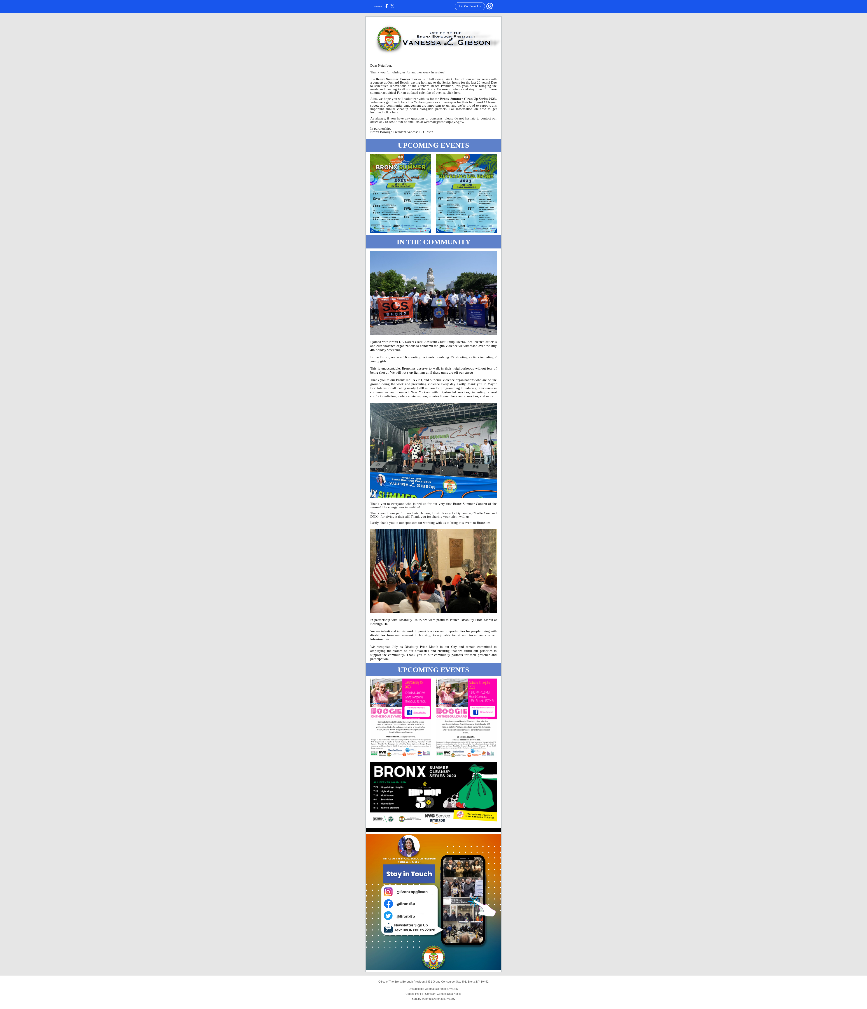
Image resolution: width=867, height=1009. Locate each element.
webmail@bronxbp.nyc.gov (443, 122)
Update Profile (414, 993)
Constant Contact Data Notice (443, 993)
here (457, 92)
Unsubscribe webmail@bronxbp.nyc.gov (433, 988)
